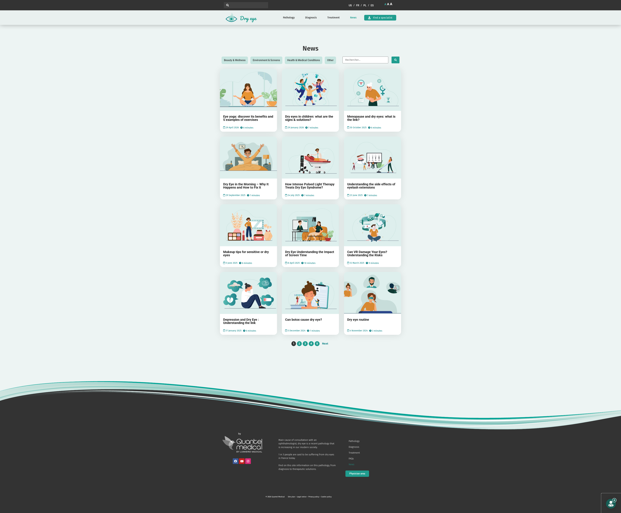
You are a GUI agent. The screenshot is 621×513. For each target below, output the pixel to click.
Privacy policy (313, 497)
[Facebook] (235, 461)
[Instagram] (248, 461)
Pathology (289, 17)
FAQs (351, 458)
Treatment (333, 17)
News (353, 17)
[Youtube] (242, 461)
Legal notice (301, 497)
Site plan (291, 497)
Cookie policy (326, 497)
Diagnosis (311, 17)
